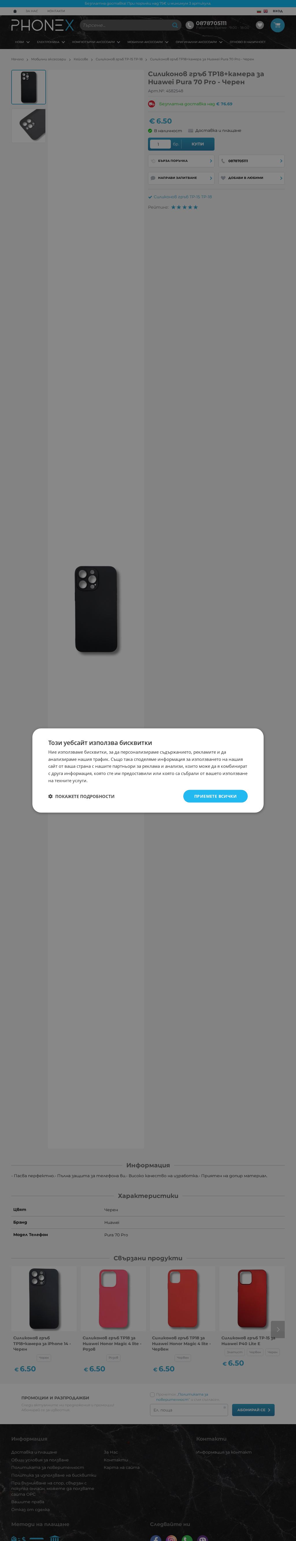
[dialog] (148, 770)
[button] (81, 796)
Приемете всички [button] (215, 796)
